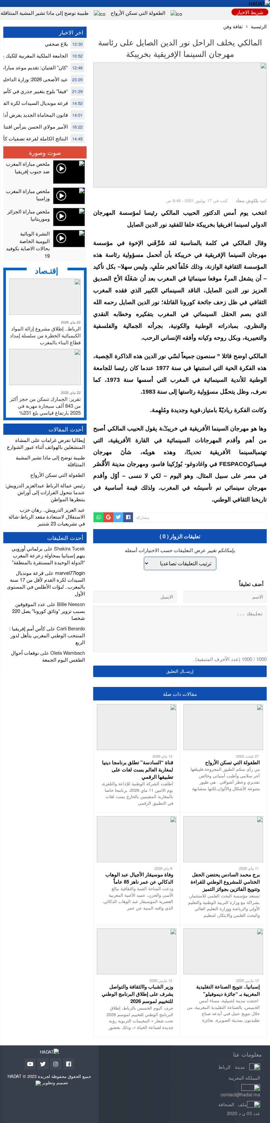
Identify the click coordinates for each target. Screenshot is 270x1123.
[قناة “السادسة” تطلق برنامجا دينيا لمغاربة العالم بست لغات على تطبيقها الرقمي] (136, 707)
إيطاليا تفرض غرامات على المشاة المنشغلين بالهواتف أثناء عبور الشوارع (46, 443)
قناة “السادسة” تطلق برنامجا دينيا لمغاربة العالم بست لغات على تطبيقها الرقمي (137, 769)
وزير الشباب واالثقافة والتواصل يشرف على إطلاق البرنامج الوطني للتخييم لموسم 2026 (137, 994)
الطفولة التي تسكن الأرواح (138, 12)
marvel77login (70, 572)
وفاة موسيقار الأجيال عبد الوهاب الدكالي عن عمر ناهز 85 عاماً (139, 878)
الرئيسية (259, 26)
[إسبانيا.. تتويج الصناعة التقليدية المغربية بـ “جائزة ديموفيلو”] (223, 931)
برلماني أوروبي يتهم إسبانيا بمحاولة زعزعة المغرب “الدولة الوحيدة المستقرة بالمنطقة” (48, 555)
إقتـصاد (46, 270)
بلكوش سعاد (247, 200)
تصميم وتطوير (54, 1082)
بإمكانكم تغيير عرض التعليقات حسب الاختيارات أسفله (180, 550)
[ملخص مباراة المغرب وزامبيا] (45, 196)
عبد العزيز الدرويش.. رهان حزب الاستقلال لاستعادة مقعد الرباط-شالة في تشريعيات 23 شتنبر (47, 516)
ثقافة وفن (233, 26)
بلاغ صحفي (56, 43)
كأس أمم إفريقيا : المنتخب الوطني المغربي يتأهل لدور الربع (47, 635)
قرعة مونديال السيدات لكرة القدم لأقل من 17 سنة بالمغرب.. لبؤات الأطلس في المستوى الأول (46, 583)
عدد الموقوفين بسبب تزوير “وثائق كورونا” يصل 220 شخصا (48, 610)
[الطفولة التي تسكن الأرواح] (223, 707)
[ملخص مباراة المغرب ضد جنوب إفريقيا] (45, 172)
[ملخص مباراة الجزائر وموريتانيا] (45, 217)
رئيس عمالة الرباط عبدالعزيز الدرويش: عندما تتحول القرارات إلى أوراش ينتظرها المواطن (45, 492)
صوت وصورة (45, 152)
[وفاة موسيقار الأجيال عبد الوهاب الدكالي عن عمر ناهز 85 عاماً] (136, 819)
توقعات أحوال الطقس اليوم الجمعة (48, 656)
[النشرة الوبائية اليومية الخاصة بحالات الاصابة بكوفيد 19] (45, 244)
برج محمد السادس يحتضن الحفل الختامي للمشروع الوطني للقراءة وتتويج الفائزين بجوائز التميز (225, 881)
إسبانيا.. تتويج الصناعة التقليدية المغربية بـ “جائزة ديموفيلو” (228, 990)
